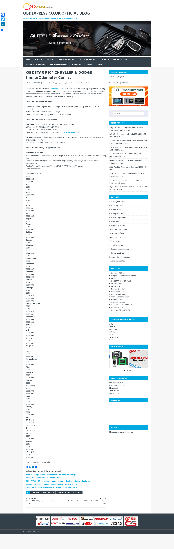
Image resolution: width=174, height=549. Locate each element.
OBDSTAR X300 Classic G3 (121, 305)
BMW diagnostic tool (117, 201)
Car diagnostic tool (116, 213)
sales (45, 83)
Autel (89, 64)
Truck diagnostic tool (117, 261)
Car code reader (115, 209)
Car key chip (114, 221)
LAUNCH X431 (116, 286)
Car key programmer (58, 83)
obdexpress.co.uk (57, 88)
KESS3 (113, 278)
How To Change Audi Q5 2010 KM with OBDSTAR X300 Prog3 (51, 474)
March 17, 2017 (34, 83)
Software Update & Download (114, 59)
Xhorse (99, 64)
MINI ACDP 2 (77, 64)
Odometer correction (35, 64)
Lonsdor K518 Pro (118, 273)
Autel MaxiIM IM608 (119, 294)
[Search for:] (128, 113)
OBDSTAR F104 (48, 492)
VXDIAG (50, 59)
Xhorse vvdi (113, 388)
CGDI (111, 340)
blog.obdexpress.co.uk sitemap (121, 432)
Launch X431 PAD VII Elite (121, 310)
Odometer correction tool (75, 83)
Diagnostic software (117, 233)
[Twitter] (2, 19)
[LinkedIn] (2, 24)
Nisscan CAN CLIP (118, 289)
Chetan (7, 535)
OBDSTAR (35, 492)
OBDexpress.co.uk (116, 382)
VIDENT (112, 334)
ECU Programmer (66, 59)
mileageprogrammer (117, 385)
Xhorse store (114, 390)
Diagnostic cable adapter (118, 229)
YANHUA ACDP (115, 337)
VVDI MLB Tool (117, 307)
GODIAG (38, 59)
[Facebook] (2, 14)
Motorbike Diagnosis (117, 245)
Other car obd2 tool (117, 253)
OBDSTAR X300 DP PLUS (121, 281)
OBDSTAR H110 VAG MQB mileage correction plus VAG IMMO (51, 487)
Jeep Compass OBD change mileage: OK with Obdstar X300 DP (52, 484)
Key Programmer (87, 59)
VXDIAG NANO (117, 283)
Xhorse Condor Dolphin (120, 297)
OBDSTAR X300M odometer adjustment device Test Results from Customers (58, 481)
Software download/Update (120, 257)
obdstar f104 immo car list (71, 132)
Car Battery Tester (116, 205)
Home (27, 59)
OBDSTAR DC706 (118, 302)
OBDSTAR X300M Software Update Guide (43, 478)
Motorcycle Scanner (58, 64)
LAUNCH (112, 332)
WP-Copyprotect (11, 535)
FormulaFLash (116, 299)
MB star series (114, 241)
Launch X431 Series (116, 237)
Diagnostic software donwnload (123, 275)
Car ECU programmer (117, 217)
